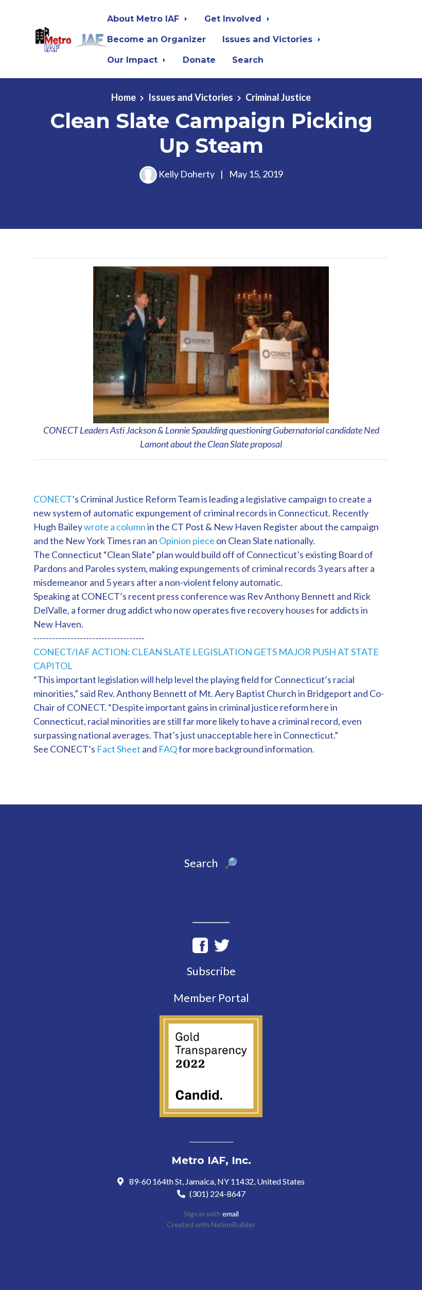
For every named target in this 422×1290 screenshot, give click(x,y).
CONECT (52, 499)
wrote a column (115, 526)
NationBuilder (233, 1224)
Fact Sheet (118, 749)
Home (123, 97)
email (230, 1213)
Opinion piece (187, 540)
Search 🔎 (211, 863)
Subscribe (211, 971)
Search (247, 60)
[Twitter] (222, 944)
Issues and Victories (268, 39)
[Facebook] (200, 944)
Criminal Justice (278, 97)
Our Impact (133, 60)
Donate (199, 60)
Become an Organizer (156, 39)
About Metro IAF (144, 18)
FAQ (168, 749)
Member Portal (211, 998)
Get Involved (234, 18)
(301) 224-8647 (217, 1193)
